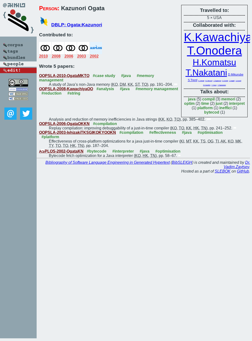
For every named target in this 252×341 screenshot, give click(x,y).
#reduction (52, 93)
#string (73, 93)
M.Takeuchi (208, 80)
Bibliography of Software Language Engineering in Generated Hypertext (107, 162)
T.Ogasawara (222, 85)
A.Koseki (238, 80)
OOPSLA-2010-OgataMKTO (64, 76)
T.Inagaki (232, 80)
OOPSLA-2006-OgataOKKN (64, 124)
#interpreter (123, 151)
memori (228, 99)
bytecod (211, 112)
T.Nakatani (206, 73)
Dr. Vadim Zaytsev (237, 164)
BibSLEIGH (182, 162)
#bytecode (96, 151)
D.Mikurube (235, 74)
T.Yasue (214, 85)
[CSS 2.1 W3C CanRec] (18, 104)
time (205, 103)
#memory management (157, 89)
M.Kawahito (206, 85)
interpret (237, 103)
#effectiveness (162, 132)
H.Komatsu (214, 62)
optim (189, 103)
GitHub (243, 171)
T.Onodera (214, 50)
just (219, 103)
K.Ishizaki (201, 80)
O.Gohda (225, 80)
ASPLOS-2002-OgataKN (61, 151)
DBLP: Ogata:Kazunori (76, 24)
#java (126, 76)
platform (205, 108)
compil (208, 99)
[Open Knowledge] (18, 90)
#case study (104, 76)
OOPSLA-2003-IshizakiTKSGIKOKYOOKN (77, 132)
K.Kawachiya (218, 37)
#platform (50, 137)
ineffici (225, 108)
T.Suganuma (217, 80)
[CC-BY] (18, 85)
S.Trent (192, 80)
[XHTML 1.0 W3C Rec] (18, 94)
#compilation (105, 124)
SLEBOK (223, 171)
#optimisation (210, 132)
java (192, 99)
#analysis (105, 89)
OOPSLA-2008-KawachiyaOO (66, 89)
